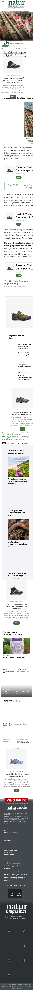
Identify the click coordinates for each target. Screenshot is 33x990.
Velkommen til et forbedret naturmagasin (10, 852)
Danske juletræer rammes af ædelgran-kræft (17, 512)
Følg (18, 889)
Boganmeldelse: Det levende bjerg (15, 657)
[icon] (6, 918)
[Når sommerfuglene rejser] (9, 664)
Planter (19, 738)
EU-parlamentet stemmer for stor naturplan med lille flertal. (18, 481)
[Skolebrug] (24, 843)
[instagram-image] (9, 930)
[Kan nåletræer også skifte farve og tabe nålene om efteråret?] (23, 733)
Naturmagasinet (7, 436)
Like (11, 889)
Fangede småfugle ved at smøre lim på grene (17, 574)
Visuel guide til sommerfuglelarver (24, 365)
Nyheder (5, 46)
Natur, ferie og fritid (23, 373)
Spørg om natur (7, 738)
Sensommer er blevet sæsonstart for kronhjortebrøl (25, 346)
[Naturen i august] (12, 355)
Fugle (4, 722)
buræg (13, 443)
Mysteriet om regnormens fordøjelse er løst (17, 544)
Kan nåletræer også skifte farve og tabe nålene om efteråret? (23, 741)
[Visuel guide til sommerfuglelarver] (12, 365)
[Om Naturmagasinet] (24, 833)
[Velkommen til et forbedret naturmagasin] (24, 853)
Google (19, 438)
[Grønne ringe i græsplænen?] (9, 733)
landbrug (25, 443)
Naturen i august (23, 355)
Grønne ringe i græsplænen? (6, 740)
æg (8, 443)
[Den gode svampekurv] (23, 664)
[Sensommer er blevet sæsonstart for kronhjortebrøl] (12, 345)
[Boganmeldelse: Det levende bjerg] (16, 646)
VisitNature (21, 986)
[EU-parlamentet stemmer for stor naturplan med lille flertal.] (18, 466)
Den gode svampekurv (23, 671)
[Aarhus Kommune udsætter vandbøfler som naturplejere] (12, 375)
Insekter (21, 362)
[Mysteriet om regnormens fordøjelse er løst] (18, 529)
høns (18, 443)
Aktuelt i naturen (24, 342)
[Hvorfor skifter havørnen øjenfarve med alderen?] (16, 712)
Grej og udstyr (21, 669)
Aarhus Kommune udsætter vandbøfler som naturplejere (25, 377)
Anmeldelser (6, 655)
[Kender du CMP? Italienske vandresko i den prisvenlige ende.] (16, 687)
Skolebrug (8, 841)
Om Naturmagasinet (10, 831)
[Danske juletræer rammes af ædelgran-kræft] (18, 498)
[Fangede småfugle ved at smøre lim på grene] (18, 561)
